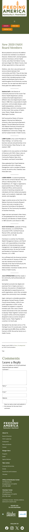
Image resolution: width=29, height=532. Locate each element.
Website (4, 398)
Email (4, 392)
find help (15, 26)
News (15, 345)
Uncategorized (21, 345)
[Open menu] (14, 21)
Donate (6, 26)
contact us (7, 29)
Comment (5, 369)
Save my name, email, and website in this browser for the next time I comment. (15, 406)
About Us (5, 433)
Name (4, 386)
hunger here (6, 450)
